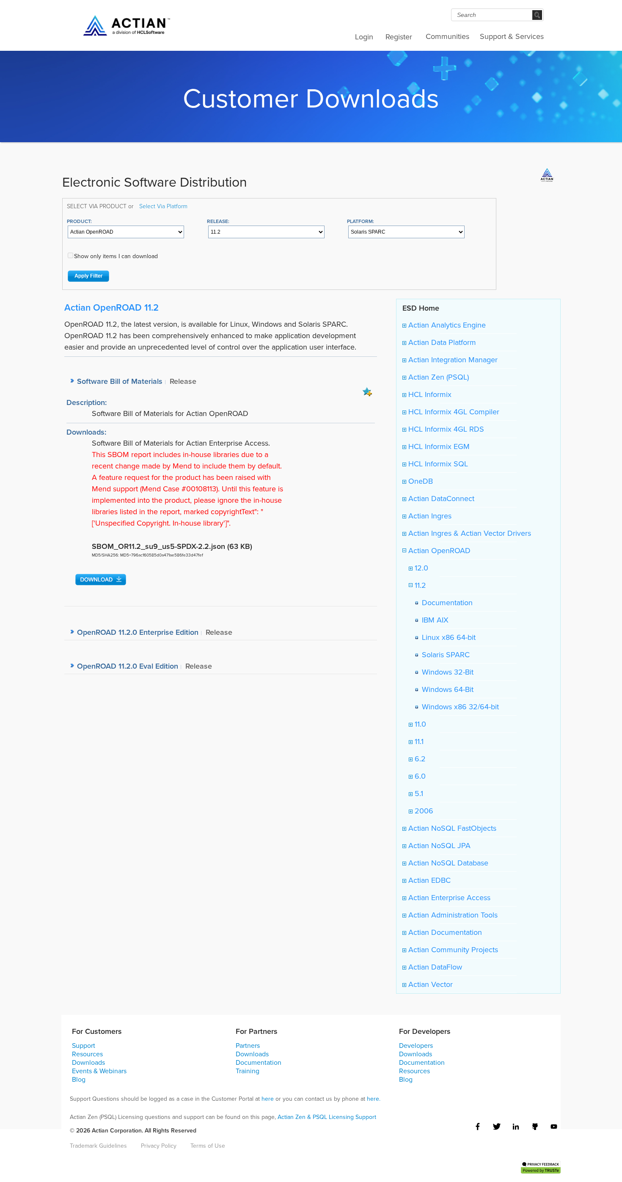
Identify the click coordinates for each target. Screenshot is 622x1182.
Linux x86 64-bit (447, 637)
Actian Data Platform (441, 342)
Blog (78, 1079)
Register (398, 36)
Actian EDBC (428, 880)
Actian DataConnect (440, 498)
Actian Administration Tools (452, 914)
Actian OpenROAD (438, 550)
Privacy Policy (158, 1145)
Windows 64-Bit (445, 689)
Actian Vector (429, 984)
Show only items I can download (116, 256)
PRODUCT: (79, 221)
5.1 (418, 793)
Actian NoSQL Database (447, 862)
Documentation (445, 602)
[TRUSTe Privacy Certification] (541, 1166)
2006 (423, 810)
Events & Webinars (99, 1071)
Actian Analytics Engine (446, 325)
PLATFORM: (360, 221)
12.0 (420, 567)
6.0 (419, 776)
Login (364, 36)
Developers (416, 1045)
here (267, 1098)
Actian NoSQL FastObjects (451, 828)
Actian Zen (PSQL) (437, 377)
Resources (87, 1054)
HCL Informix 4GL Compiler (452, 411)
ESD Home (420, 308)
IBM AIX (433, 619)
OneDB (419, 481)
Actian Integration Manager (452, 359)
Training (247, 1071)
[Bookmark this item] (367, 391)
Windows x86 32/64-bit (458, 706)
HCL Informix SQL (437, 463)
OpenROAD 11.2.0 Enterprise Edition (137, 632)
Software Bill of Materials (119, 381)
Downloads (88, 1062)
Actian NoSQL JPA (438, 845)
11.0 (419, 724)
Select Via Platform (163, 206)
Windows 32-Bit (445, 672)
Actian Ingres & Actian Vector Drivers (468, 533)
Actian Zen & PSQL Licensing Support (327, 1117)
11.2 (419, 585)
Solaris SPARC (444, 654)
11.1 (418, 741)
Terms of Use (207, 1145)
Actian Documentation (444, 932)
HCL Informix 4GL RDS (445, 429)
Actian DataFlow (434, 967)
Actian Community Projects (452, 949)
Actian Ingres (428, 515)
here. (373, 1098)
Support (83, 1045)
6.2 (419, 758)
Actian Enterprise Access (448, 897)
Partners (248, 1045)
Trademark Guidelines (98, 1145)
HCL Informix (428, 394)
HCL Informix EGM (438, 446)
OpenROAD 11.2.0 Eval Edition (127, 666)
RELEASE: (218, 221)
